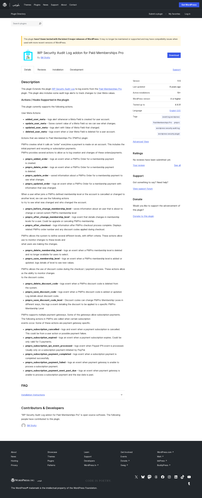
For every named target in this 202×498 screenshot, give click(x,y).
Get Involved (126, 452)
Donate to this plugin (143, 216)
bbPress (162, 461)
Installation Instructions (33, 395)
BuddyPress (164, 465)
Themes (51, 456)
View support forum (143, 188)
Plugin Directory (18, 14)
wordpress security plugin (169, 134)
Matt (160, 456)
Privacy (14, 465)
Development (76, 69)
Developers (89, 461)
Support (177, 69)
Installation (57, 69)
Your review (139, 165)
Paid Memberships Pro (110, 89)
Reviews (42, 69)
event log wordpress (171, 117)
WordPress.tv (91, 465)
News (13, 456)
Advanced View (141, 141)
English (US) (175, 110)
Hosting (14, 461)
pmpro (177, 123)
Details (27, 69)
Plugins (51, 461)
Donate (125, 461)
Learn (86, 452)
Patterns (51, 465)
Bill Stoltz (45, 57)
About (13, 452)
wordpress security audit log (168, 128)
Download (174, 55)
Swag (124, 465)
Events (124, 456)
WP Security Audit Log (63, 89)
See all (177, 165)
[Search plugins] (40, 23)
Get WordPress (189, 5)
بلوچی (39, 480)
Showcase (52, 452)
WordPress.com (165, 452)
